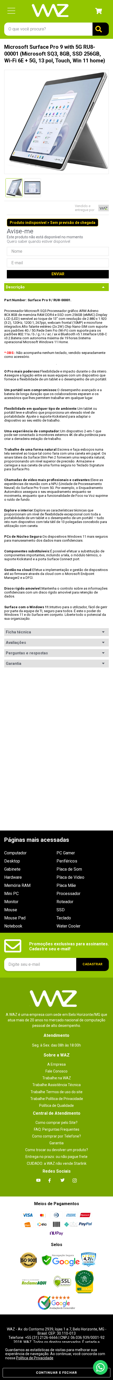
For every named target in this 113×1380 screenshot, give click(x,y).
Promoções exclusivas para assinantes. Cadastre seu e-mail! (69, 946)
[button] (11, 11)
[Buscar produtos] (100, 29)
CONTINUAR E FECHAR (56, 1372)
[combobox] (56, 29)
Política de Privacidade (34, 1358)
